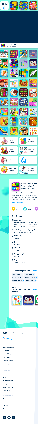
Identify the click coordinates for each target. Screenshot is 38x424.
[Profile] (3, 8)
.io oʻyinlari (6, 350)
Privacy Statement (8, 384)
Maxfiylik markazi (8, 380)
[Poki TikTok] (4, 417)
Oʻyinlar (23, 183)
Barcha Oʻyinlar (7, 364)
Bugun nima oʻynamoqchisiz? (5, 8)
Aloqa (4, 377)
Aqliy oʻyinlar (32, 183)
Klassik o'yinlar (17, 277)
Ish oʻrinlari (6, 412)
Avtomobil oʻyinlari (8, 347)
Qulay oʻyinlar (31, 280)
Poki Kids (5, 405)
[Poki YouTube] (13, 417)
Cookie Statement (8, 387)
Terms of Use (6, 390)
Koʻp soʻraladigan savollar (10, 374)
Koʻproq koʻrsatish (17, 202)
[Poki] (4, 4)
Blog (4, 408)
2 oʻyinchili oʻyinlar (8, 354)
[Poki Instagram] (9, 417)
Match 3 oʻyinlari (18, 280)
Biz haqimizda (7, 398)
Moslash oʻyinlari (31, 277)
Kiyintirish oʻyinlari (8, 360)
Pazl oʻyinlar (29, 274)
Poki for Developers (8, 402)
